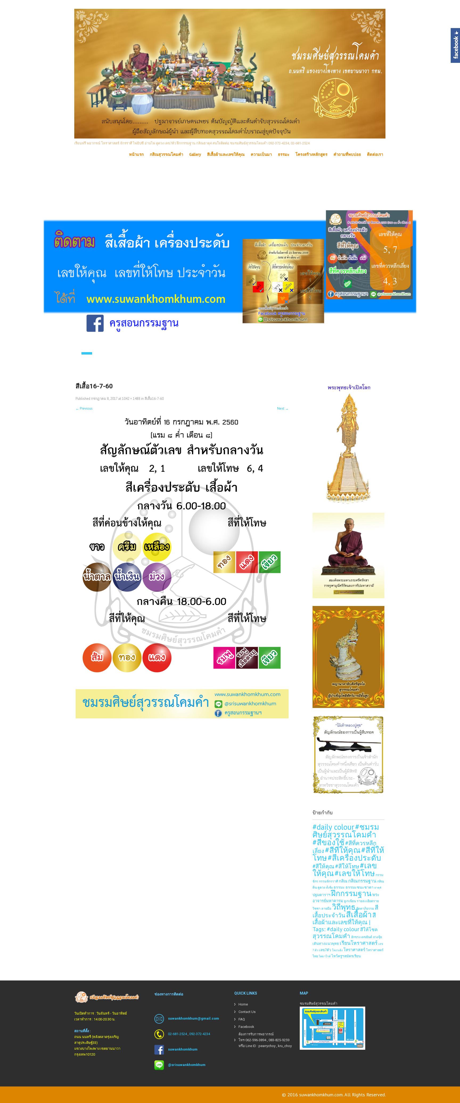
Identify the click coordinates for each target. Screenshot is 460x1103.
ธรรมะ (283, 154)
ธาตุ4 (377, 887)
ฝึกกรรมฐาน (351, 893)
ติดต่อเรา (375, 154)
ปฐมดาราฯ (321, 894)
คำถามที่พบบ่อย (347, 154)
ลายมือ (326, 908)
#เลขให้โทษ (355, 873)
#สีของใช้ (328, 842)
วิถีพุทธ (343, 907)
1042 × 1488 (131, 398)
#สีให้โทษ (347, 866)
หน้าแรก (136, 154)
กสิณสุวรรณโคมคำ (166, 154)
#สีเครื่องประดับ (354, 858)
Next (283, 408)
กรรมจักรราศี (328, 881)
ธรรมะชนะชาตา (359, 887)
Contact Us (247, 1012)
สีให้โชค (369, 929)
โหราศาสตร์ (354, 949)
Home (243, 1004)
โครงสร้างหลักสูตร (311, 154)
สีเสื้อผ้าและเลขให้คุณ (226, 154)
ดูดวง (321, 887)
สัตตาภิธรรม (365, 908)
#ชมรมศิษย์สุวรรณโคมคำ (346, 831)
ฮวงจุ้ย (377, 937)
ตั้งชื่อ (329, 887)
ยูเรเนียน (350, 901)
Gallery (195, 154)
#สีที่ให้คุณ (342, 850)
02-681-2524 (177, 1034)
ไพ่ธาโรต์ (325, 956)
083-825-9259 (279, 1040)
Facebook (246, 1027)
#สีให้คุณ (323, 866)
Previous (84, 408)
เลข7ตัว (325, 949)
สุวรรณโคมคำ (331, 936)
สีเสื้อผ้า (359, 914)
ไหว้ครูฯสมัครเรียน (346, 956)
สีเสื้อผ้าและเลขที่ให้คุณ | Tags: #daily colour (344, 922)
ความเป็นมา (261, 154)
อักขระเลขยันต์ (361, 937)
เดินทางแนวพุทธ (326, 943)
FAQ (242, 1019)
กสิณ (343, 881)
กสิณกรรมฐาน (362, 881)
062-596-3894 (255, 1040)
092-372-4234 (199, 1034)
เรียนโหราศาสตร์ (358, 943)
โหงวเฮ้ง (337, 950)
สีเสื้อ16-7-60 (154, 398)
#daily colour (333, 827)
